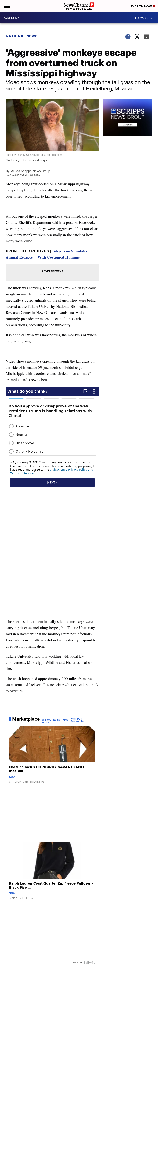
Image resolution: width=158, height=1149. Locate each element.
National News (22, 36)
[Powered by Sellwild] (89, 962)
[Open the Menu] (7, 6)
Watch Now (142, 6)
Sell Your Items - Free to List (55, 721)
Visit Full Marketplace (78, 720)
